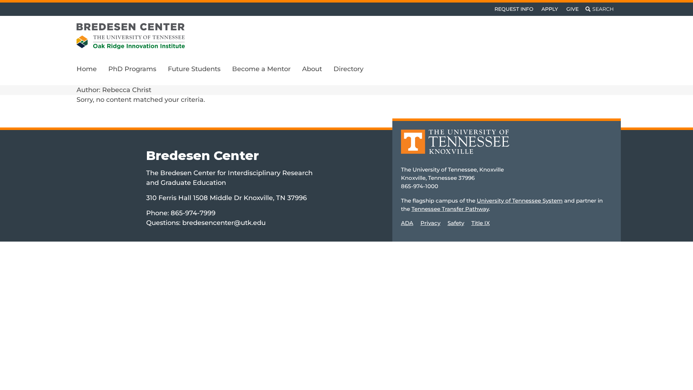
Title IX (480, 223)
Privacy (430, 223)
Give (572, 9)
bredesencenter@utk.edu (224, 223)
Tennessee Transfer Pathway (450, 208)
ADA (407, 223)
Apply (549, 9)
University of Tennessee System (520, 200)
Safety (456, 223)
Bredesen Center (202, 155)
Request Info (513, 9)
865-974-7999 (193, 213)
